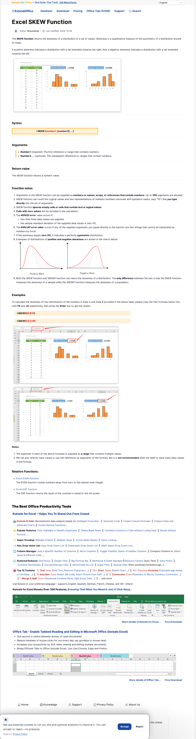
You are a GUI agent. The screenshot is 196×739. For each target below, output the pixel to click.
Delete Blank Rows (91, 530)
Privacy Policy (105, 704)
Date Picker (166, 560)
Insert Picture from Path (89, 574)
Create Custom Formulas (136, 521)
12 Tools (44, 570)
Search (136, 10)
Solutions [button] (46, 10)
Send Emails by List (83, 564)
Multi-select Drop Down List (116, 545)
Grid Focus (44, 560)
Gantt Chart (119, 570)
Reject (139, 726)
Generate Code (111, 521)
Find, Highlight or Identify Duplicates (57, 530)
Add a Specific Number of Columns (57, 551)
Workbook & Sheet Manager (107, 560)
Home (24, 704)
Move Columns (88, 551)
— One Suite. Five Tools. (44, 2)
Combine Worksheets (29, 564)
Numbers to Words (143, 574)
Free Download (173, 621)
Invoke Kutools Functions (51, 525)
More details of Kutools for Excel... (141, 621)
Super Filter (103, 564)
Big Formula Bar (79, 560)
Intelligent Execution (88, 521)
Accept (124, 726)
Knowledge (50, 704)
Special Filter (120, 564)
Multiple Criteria (44, 540)
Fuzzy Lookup (108, 540)
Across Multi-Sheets (86, 540)
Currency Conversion (166, 574)
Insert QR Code (66, 574)
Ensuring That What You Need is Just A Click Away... (100, 589)
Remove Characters (75, 570)
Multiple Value (65, 540)
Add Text (58, 570)
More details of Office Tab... (145, 680)
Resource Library (134, 560)
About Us (134, 704)
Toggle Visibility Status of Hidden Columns (123, 551)
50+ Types (102, 570)
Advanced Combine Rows (59, 578)
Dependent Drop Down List (83, 545)
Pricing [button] (77, 10)
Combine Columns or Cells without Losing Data (130, 530)
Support (119, 10)
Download (63, 10)
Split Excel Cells (83, 578)
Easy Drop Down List (52, 545)
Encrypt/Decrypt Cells (56, 564)
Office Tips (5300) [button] (98, 10)
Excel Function (27, 478)
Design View (61, 560)
